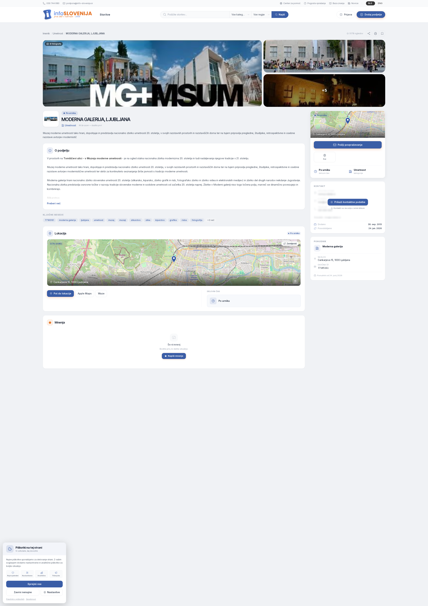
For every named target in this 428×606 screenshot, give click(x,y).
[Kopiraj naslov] (295, 281)
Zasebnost (31, 599)
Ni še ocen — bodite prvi (90, 125)
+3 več (210, 220)
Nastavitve (53, 592)
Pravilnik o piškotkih (15, 599)
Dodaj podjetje (373, 14)
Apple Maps (85, 293)
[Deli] (369, 33)
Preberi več (54, 203)
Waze (101, 293)
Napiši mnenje (175, 356)
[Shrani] (382, 33)
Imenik (46, 33)
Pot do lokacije (62, 293)
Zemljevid (292, 243)
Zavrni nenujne (23, 592)
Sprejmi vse (34, 584)
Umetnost (58, 33)
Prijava (348, 14)
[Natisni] (375, 33)
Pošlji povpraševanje (350, 144)
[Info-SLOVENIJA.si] (67, 14)
